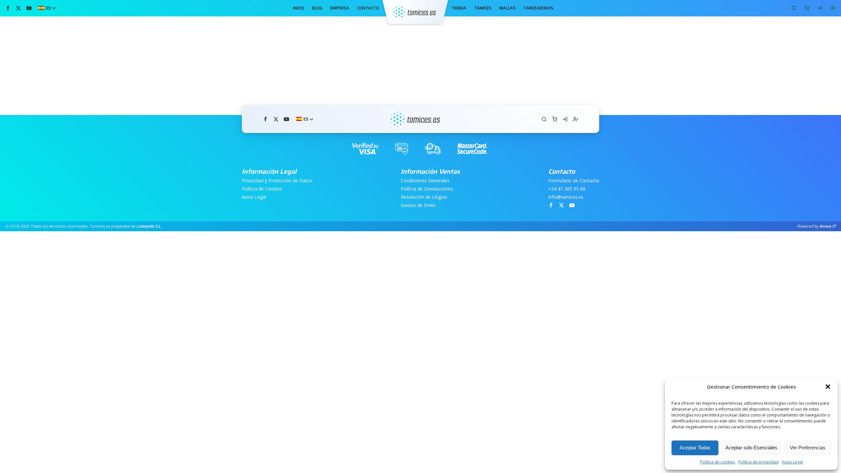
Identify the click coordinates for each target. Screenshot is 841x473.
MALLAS (507, 8)
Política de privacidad (758, 462)
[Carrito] (793, 8)
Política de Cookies (262, 189)
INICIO (298, 8)
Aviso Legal (792, 462)
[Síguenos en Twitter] (18, 8)
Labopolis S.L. (149, 226)
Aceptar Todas (695, 447)
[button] (828, 386)
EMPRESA (339, 8)
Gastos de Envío (418, 205)
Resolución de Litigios (424, 197)
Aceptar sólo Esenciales (751, 447)
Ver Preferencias (808, 447)
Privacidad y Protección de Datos (277, 181)
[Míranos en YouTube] (29, 8)
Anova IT (827, 226)
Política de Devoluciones (427, 189)
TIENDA (458, 8)
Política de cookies (717, 462)
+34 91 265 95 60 (566, 189)
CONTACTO (368, 8)
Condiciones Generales (425, 181)
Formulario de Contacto (573, 181)
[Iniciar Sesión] (820, 8)
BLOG (317, 8)
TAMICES (482, 8)
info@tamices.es (565, 197)
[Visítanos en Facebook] (8, 8)
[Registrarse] (833, 8)
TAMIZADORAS (538, 8)
